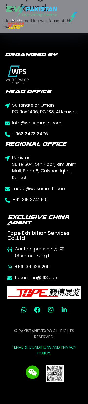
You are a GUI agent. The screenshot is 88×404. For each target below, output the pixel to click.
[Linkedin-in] (64, 309)
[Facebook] (37, 309)
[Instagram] (51, 309)
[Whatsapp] (24, 309)
